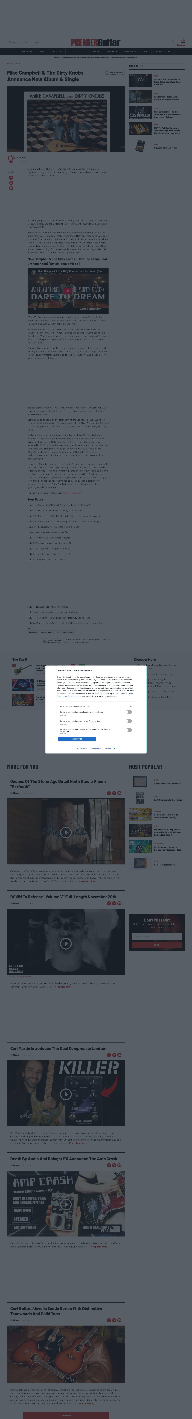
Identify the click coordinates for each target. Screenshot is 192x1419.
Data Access (96, 748)
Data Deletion (81, 748)
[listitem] (96, 706)
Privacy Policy (111, 748)
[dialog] (96, 709)
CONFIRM (77, 739)
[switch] (128, 712)
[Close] (141, 670)
